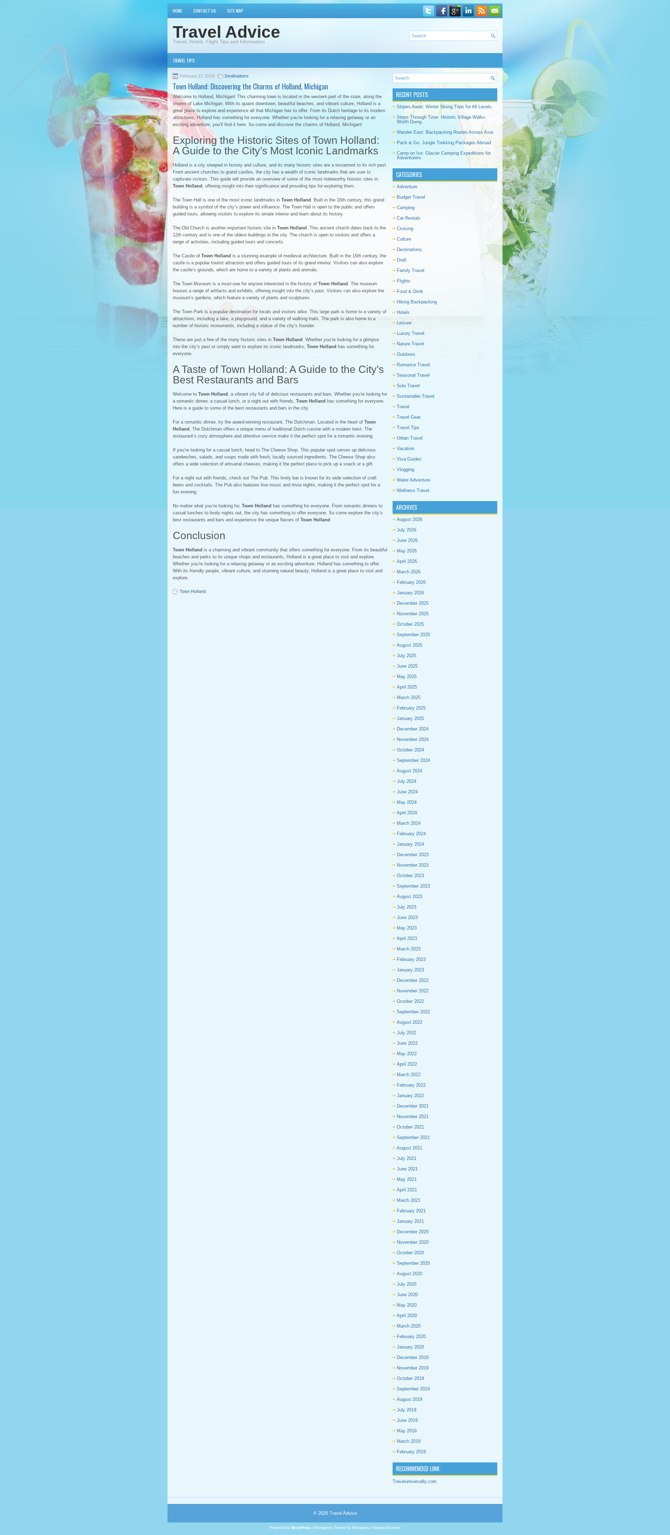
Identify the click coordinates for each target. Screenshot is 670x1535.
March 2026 (408, 571)
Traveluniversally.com (415, 1481)
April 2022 (407, 1064)
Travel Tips (184, 60)
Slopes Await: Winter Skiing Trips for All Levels (444, 106)
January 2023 (410, 969)
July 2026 (406, 530)
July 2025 (406, 655)
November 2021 (413, 1116)
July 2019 (406, 1409)
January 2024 (410, 844)
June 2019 (407, 1420)
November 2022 (413, 990)
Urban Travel (410, 438)
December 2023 (413, 854)
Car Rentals (408, 218)
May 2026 (407, 550)
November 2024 (413, 739)
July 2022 (406, 1032)
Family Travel (410, 270)
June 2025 (407, 666)
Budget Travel (411, 197)
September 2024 (413, 760)
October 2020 (410, 1252)
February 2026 (411, 582)
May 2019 (407, 1430)
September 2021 (413, 1137)
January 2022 (410, 1095)
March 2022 (408, 1074)
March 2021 (408, 1200)
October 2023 (410, 875)
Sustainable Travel (415, 396)
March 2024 (408, 823)
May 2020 (407, 1305)
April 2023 (407, 938)
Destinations (236, 76)
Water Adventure (413, 480)
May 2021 (407, 1179)
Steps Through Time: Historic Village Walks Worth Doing (441, 119)
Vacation (405, 448)
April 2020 (407, 1315)
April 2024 (407, 812)
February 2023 (411, 959)
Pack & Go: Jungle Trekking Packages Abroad (444, 142)
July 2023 (406, 907)
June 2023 (407, 917)
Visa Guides (409, 459)
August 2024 (409, 770)
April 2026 (407, 561)
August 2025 (409, 645)
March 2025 (408, 697)
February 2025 (411, 708)
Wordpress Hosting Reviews (376, 1528)
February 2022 (411, 1085)
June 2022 (407, 1043)
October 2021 (410, 1127)
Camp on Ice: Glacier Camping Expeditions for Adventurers (444, 155)
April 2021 (407, 1189)
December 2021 (413, 1106)
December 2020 (413, 1231)
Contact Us (204, 11)
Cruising (405, 228)
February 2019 (411, 1451)
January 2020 (410, 1347)
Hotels (403, 312)
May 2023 (407, 928)
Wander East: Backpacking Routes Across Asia (445, 132)
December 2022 (413, 980)
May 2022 (407, 1053)
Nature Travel (410, 343)
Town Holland (193, 591)
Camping (406, 207)
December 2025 (413, 603)
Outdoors (406, 354)
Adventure (407, 186)
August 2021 (409, 1148)
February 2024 (411, 833)
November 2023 (413, 865)
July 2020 (406, 1284)
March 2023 (408, 949)
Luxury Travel (410, 333)
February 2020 (411, 1336)
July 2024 (406, 781)
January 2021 (410, 1221)
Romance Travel (413, 364)
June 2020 (407, 1294)
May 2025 (407, 676)
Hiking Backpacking (417, 301)
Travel (403, 406)
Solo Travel (408, 385)
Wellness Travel (413, 490)
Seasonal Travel (413, 375)
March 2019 (408, 1441)
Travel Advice (226, 32)
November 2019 (413, 1368)
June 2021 (407, 1169)
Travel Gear (408, 417)
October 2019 (410, 1378)
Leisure (404, 322)
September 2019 (413, 1388)
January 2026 (410, 592)
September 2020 (413, 1263)
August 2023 (409, 896)
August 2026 (409, 519)
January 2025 (410, 718)
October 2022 (410, 1001)
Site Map (235, 11)
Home (177, 11)
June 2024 (407, 791)
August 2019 (409, 1399)
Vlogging (405, 469)
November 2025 (413, 613)
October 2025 (410, 624)
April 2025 (407, 687)
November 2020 (413, 1242)
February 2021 (411, 1210)
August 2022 (409, 1022)
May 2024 (407, 802)
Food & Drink (410, 291)
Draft (402, 260)
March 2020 (408, 1326)
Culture (404, 239)
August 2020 (409, 1273)
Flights (403, 281)
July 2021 (406, 1158)
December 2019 (413, 1357)
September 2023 (413, 886)
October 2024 (410, 749)
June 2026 (407, 540)
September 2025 (413, 634)
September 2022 (413, 1011)
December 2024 (413, 729)
